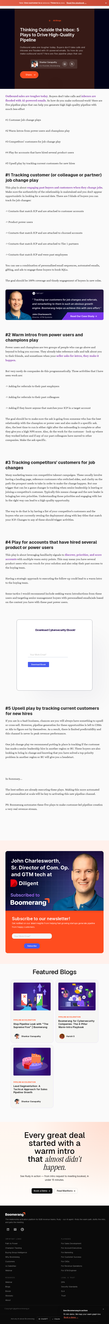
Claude (57, 1319)
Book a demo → (71, 1317)
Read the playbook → (77, 3)
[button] (29, 74)
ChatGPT (44, 1319)
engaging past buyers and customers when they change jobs (64, 187)
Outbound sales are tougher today (26, 96)
